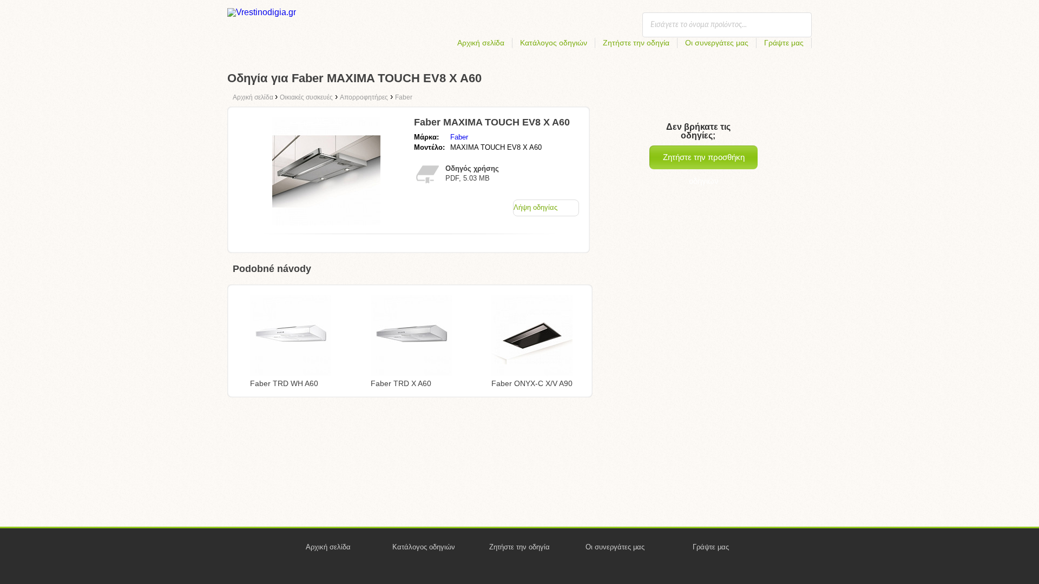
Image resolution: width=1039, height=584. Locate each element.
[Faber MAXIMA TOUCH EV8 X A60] (326, 222)
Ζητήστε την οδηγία (636, 42)
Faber (459, 137)
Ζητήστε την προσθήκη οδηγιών (704, 160)
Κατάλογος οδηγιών (553, 42)
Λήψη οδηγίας (535, 207)
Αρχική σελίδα (480, 42)
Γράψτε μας (784, 42)
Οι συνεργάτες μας (716, 42)
